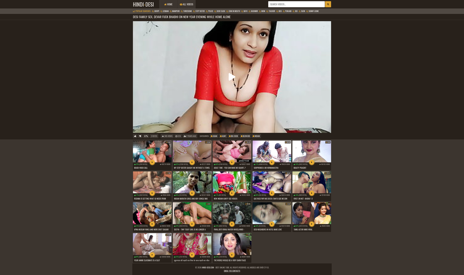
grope (156, 11)
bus (280, 11)
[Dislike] (140, 136)
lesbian (165, 11)
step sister (200, 11)
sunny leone (313, 11)
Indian (257, 136)
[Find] (328, 4)
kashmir (254, 11)
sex (296, 11)
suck (303, 11)
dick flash (220, 11)
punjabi (288, 11)
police (210, 11)
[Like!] (135, 136)
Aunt (223, 136)
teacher (271, 11)
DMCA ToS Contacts (232, 270)
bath (245, 11)
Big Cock (234, 136)
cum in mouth (234, 11)
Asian (214, 136)
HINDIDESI (143, 4)
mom (263, 11)
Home (169, 4)
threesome (187, 11)
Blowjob (246, 136)
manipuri (176, 11)
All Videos (187, 4)
